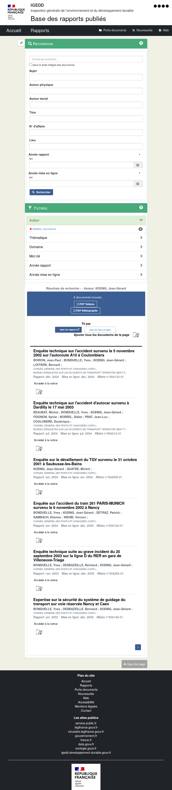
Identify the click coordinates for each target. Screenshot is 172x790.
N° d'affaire (37, 126)
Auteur (34, 220)
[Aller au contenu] (160, 5)
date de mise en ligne (100, 329)
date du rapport (68, 329)
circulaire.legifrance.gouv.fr (86, 731)
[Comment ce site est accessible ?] (156, 5)
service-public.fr (86, 723)
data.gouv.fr (86, 744)
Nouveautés (86, 694)
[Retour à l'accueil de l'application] (86, 776)
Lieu (32, 140)
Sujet (33, 71)
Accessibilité (86, 702)
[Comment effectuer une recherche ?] (141, 43)
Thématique (38, 237)
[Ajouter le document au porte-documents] (39, 392)
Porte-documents (86, 689)
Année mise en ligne (44, 274)
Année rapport (40, 265)
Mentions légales (86, 706)
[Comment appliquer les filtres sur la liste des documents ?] (141, 207)
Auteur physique (41, 85)
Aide (86, 698)
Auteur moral (38, 98)
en (31, 158)
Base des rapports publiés (68, 18)
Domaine (36, 247)
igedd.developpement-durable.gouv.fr (86, 752)
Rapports (86, 685)
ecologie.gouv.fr (86, 748)
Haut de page (135, 664)
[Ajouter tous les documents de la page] (136, 335)
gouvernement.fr (86, 736)
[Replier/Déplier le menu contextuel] (21, 42)
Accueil (86, 681)
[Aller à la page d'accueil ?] (167, 5)
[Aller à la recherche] (164, 5)
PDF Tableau (86, 304)
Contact (86, 710)
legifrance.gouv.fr (86, 727)
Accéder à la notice (45, 383)
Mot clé (34, 256)
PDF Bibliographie (87, 310)
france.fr (86, 740)
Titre (32, 112)
